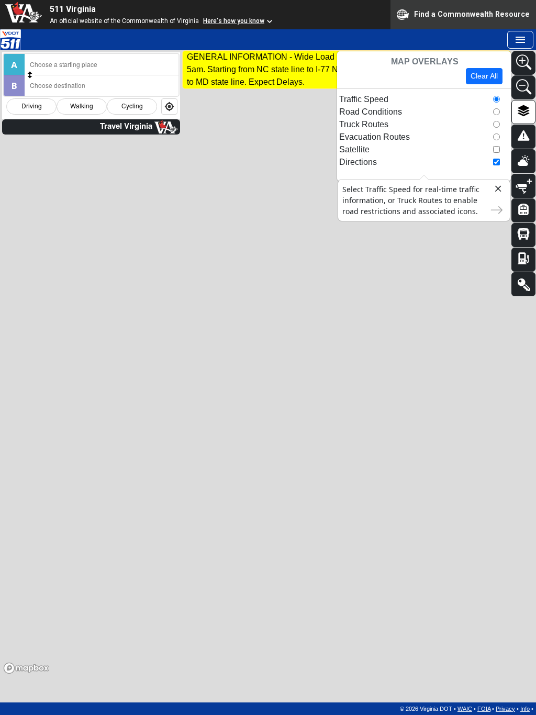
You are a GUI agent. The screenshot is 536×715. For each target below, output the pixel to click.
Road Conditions (370, 111)
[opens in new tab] (10, 38)
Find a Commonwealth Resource (472, 13)
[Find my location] (169, 106)
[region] (268, 376)
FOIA (483, 709)
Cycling (132, 105)
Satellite (354, 149)
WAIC (464, 709)
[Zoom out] (523, 87)
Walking (81, 105)
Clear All (484, 76)
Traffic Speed (363, 99)
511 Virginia (73, 9)
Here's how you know (233, 21)
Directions (358, 162)
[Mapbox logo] (26, 668)
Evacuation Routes (374, 136)
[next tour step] (494, 209)
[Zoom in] (523, 63)
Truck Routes (363, 124)
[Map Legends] (523, 284)
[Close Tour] (494, 190)
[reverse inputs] (30, 75)
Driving (31, 105)
